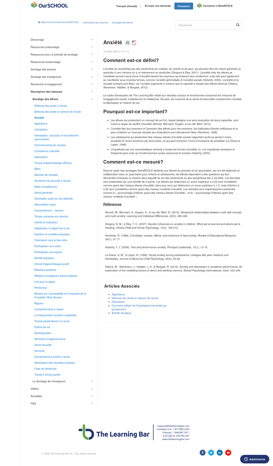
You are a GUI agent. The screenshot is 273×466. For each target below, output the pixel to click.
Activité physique (44, 258)
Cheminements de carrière (50, 145)
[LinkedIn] (220, 453)
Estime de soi (42, 327)
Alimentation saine (45, 204)
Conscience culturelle (46, 151)
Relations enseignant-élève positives (55, 276)
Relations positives (45, 270)
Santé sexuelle (43, 345)
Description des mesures (95, 22)
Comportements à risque (49, 309)
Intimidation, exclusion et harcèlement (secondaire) (56, 137)
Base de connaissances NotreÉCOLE (60, 22)
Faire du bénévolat (45, 368)
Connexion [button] (184, 6)
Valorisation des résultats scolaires (54, 362)
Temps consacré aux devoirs (51, 216)
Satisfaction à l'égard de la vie (51, 228)
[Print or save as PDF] (131, 42)
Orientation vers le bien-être (50, 240)
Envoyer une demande (158, 5)
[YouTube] (228, 453)
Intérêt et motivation (46, 222)
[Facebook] (203, 453)
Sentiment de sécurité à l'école (52, 181)
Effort (37, 169)
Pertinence (40, 287)
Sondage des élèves (122, 22)
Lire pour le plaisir (44, 281)
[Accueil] (49, 5)
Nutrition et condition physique (52, 234)
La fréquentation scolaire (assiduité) (55, 315)
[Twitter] (211, 453)
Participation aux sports (48, 252)
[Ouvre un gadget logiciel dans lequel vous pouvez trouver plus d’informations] (254, 459)
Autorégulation (42, 333)
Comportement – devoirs (49, 210)
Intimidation (41, 129)
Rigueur (39, 303)
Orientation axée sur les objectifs (53, 198)
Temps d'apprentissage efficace (53, 163)
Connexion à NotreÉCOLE (218, 5)
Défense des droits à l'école (50, 105)
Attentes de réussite (46, 175)
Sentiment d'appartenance (49, 339)
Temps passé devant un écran (52, 321)
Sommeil (39, 351)
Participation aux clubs (47, 246)
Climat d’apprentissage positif (51, 264)
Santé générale (43, 192)
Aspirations (40, 123)
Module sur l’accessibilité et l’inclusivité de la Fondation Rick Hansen (60, 295)
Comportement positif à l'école (52, 357)
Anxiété (39, 117)
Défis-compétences (45, 186)
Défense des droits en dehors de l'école (57, 111)
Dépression (41, 157)
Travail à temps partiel (47, 374)
